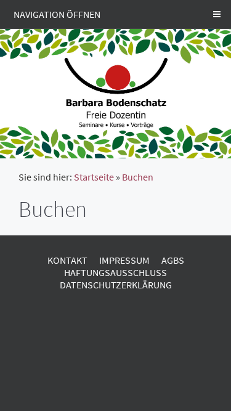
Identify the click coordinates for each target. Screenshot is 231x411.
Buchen (137, 177)
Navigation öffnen (57, 14)
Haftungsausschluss (115, 272)
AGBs (172, 260)
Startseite (94, 177)
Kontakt (67, 260)
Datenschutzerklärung (116, 285)
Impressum (124, 260)
